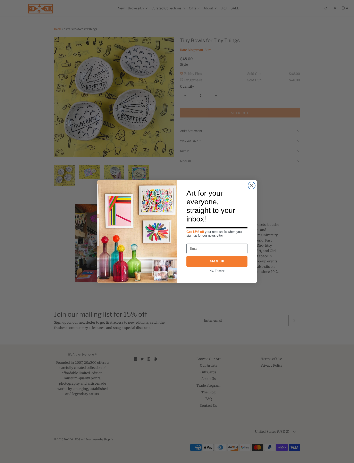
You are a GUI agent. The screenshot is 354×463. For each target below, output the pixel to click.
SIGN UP (217, 261)
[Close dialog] (251, 185)
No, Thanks (217, 270)
